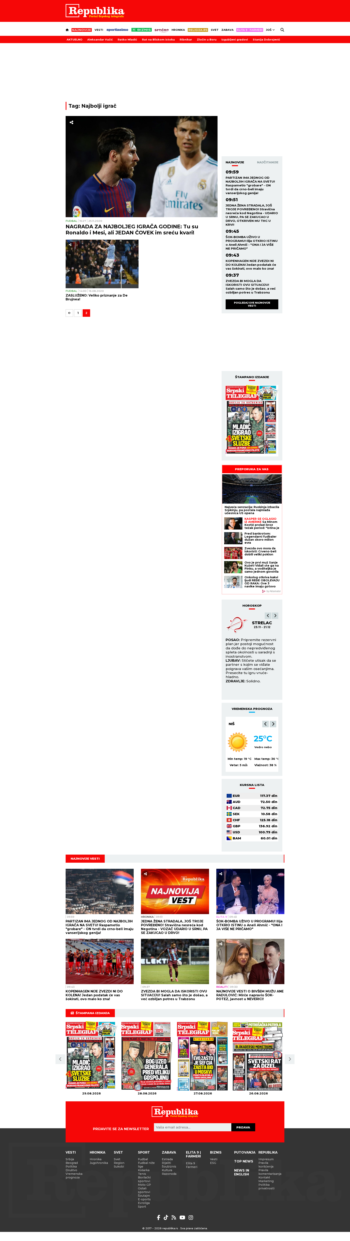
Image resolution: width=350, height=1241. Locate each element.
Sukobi (119, 1166)
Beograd (238, 724)
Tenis (142, 1174)
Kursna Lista (252, 785)
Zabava (227, 29)
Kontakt (264, 1177)
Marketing (266, 1181)
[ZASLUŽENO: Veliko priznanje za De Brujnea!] (102, 264)
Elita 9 (221, 916)
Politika (71, 1166)
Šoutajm (144, 1195)
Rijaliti (222, 986)
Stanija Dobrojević (266, 39)
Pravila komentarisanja (269, 1172)
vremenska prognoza (252, 709)
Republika (267, 1152)
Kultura (167, 1170)
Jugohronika (99, 1163)
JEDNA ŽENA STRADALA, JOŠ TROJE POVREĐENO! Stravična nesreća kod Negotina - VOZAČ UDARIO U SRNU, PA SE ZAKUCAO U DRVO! (174, 927)
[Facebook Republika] (159, 1217)
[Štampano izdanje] (91, 1056)
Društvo (71, 1170)
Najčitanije (267, 162)
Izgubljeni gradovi (234, 39)
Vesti (99, 29)
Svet (215, 29)
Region (119, 1163)
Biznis (216, 1152)
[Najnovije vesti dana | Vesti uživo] (141, 30)
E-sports (144, 1199)
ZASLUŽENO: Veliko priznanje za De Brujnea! (97, 297)
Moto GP (144, 1185)
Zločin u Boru (207, 39)
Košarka (143, 1170)
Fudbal (71, 220)
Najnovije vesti (85, 858)
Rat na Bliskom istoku (158, 39)
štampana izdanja (93, 1013)
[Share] (71, 122)
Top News (243, 1161)
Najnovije (235, 162)
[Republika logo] (95, 11)
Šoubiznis (169, 1166)
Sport (144, 1152)
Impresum (266, 1159)
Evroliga (144, 1203)
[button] (268, 616)
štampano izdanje (252, 377)
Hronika (178, 29)
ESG (213, 1163)
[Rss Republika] (174, 1217)
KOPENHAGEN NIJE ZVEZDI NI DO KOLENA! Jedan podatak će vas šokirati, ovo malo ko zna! (251, 264)
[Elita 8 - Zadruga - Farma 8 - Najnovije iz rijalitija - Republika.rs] (249, 30)
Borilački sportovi (144, 1179)
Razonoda (169, 1174)
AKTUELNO (74, 39)
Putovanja (244, 1152)
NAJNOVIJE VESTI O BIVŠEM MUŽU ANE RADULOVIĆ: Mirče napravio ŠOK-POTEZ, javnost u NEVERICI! (250, 995)
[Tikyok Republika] (167, 1217)
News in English (241, 1172)
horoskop (252, 605)
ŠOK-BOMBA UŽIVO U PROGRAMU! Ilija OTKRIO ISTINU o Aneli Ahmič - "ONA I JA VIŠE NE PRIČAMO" (252, 242)
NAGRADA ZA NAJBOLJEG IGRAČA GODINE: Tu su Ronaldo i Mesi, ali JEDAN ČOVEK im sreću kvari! (132, 229)
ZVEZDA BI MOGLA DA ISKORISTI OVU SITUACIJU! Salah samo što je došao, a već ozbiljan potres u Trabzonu (251, 286)
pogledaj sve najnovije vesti (252, 304)
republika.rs (170, 1228)
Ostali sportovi (144, 1190)
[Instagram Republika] (191, 1217)
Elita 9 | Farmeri (193, 1154)
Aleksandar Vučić (100, 39)
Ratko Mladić (127, 39)
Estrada (167, 1159)
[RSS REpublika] (183, 1217)
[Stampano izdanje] (252, 421)
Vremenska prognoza (74, 1175)
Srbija (70, 1159)
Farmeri (191, 1167)
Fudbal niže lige (146, 1164)
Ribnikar (186, 39)
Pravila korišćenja (265, 1164)
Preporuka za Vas (252, 469)
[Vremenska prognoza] (238, 742)
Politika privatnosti (266, 1186)
